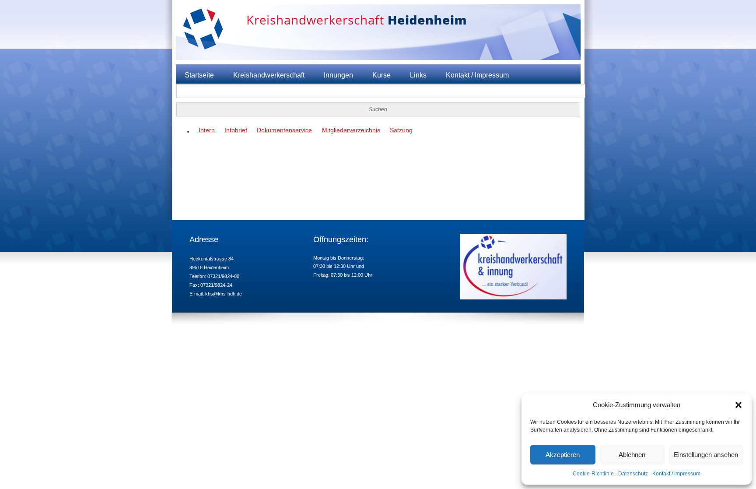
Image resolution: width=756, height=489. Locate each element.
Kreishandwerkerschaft (268, 75)
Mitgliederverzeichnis (351, 130)
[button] (738, 405)
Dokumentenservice (284, 130)
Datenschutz (633, 474)
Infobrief (235, 130)
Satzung (401, 130)
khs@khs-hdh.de (223, 293)
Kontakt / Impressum (676, 474)
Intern (207, 130)
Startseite (199, 75)
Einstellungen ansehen (706, 454)
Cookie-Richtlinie (593, 474)
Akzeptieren (563, 454)
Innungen (338, 75)
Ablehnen (632, 454)
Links (418, 75)
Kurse (381, 75)
